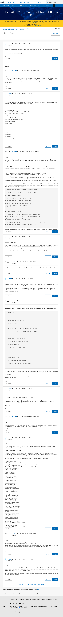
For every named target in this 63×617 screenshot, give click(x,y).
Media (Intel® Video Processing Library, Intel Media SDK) (13, 29)
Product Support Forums (15, 28)
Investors (34, 599)
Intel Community (6, 28)
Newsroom (28, 599)
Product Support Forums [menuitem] (34, 5)
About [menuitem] (13, 5)
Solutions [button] (22, 2)
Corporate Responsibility (46, 599)
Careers (38, 599)
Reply (55, 58)
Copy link (48, 88)
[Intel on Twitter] (14, 603)
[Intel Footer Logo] (4, 606)
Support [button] (15, 2)
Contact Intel (22, 599)
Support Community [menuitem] (5, 5)
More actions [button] (54, 36)
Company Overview (14, 599)
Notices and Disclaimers (14, 610)
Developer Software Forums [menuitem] (21, 5)
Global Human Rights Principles (19, 611)
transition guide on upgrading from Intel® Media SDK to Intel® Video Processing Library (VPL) (33, 22)
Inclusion (55, 599)
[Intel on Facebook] (11, 603)
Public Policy (13, 601)
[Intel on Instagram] (23, 603)
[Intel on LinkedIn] (17, 603)
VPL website (38, 25)
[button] (57, 44)
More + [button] (28, 2)
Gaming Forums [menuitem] (46, 5)
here (38, 589)
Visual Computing (24, 28)
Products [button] (8, 2)
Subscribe (55, 33)
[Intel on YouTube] (20, 603)
